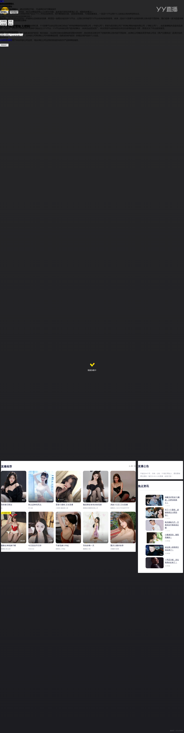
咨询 (2, 1)
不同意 (3, 21)
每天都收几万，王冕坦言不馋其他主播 (172, 525)
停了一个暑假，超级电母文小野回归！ (172, 512)
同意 (10, 21)
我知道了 (4, 45)
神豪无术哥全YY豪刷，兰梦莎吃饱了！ (172, 500)
